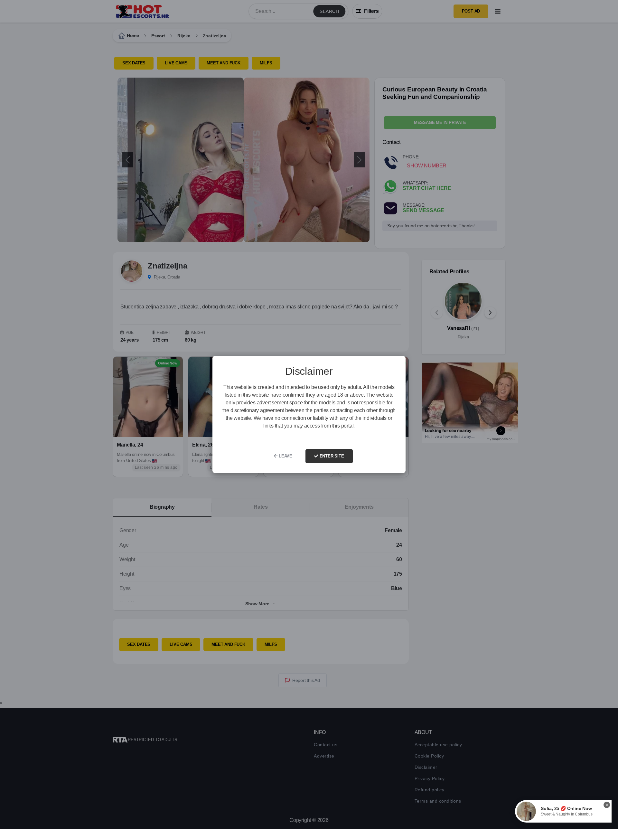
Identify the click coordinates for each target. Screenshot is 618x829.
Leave (284, 456)
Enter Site (331, 456)
